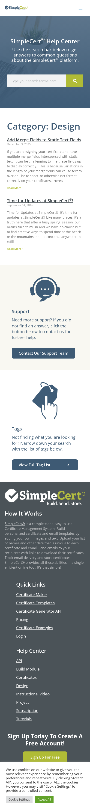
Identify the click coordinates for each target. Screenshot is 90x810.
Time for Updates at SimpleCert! (40, 200)
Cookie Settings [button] (19, 799)
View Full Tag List (34, 465)
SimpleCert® (15, 523)
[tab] (45, 464)
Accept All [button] (44, 799)
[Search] (74, 80)
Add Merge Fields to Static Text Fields (44, 139)
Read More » (15, 188)
